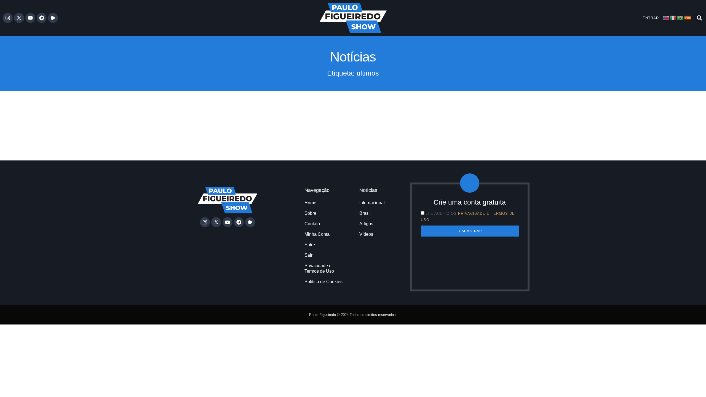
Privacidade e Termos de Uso (319, 268)
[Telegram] (42, 18)
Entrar (651, 18)
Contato (312, 223)
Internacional (372, 202)
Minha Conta (317, 234)
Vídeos (366, 234)
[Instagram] (8, 18)
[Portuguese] (680, 17)
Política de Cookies (323, 281)
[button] (699, 18)
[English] (666, 17)
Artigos (366, 223)
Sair (308, 255)
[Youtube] (30, 18)
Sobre (310, 213)
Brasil (365, 213)
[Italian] (673, 17)
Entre (309, 244)
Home (310, 202)
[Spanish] (687, 17)
